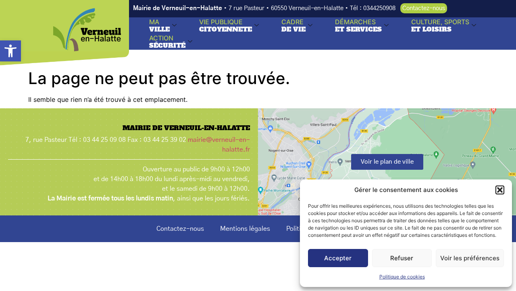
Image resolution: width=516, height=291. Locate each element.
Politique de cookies (402, 277)
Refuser (401, 258)
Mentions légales (245, 229)
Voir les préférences (469, 258)
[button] (10, 50)
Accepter (338, 258)
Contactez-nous (180, 229)
